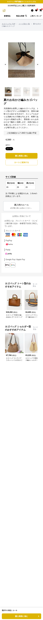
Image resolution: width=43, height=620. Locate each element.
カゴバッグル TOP (8, 24)
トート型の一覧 (24, 24)
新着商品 (7, 16)
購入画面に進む (21, 156)
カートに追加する (21, 162)
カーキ (9, 149)
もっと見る (35, 285)
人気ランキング (36, 16)
